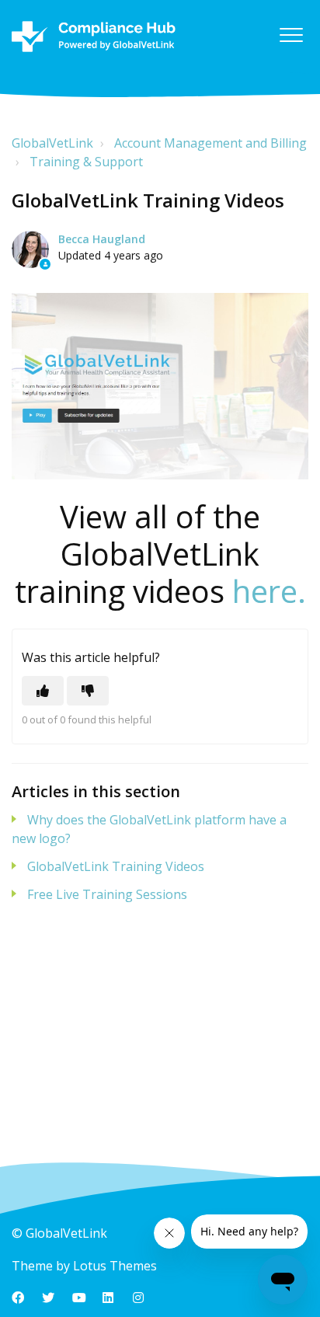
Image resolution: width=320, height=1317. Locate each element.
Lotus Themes (115, 1265)
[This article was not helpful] (88, 691)
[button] (290, 34)
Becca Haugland (101, 239)
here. (269, 591)
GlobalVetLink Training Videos (115, 866)
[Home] (94, 36)
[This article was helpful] (43, 691)
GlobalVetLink (52, 143)
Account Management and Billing (210, 143)
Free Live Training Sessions (107, 894)
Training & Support (86, 161)
